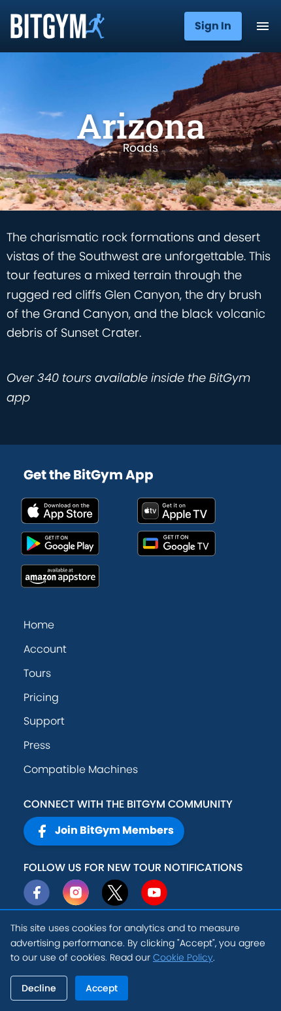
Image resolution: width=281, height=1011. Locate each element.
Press (37, 745)
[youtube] (154, 893)
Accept (102, 988)
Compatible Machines (81, 769)
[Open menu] (262, 26)
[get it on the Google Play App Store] (79, 543)
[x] (115, 893)
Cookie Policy (183, 957)
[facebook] (37, 893)
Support (44, 720)
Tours (37, 673)
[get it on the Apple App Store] (79, 510)
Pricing (41, 697)
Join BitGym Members (114, 830)
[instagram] (76, 893)
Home (39, 624)
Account (45, 649)
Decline (39, 988)
